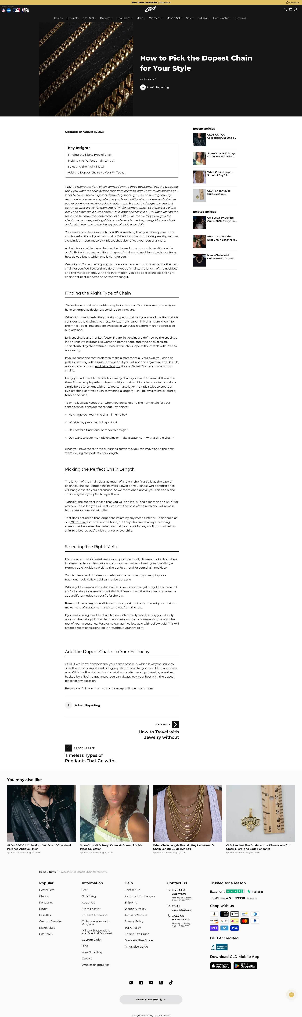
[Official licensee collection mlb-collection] (16, 10)
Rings (43, 908)
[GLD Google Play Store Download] (245, 966)
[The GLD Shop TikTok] (171, 982)
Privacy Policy (134, 921)
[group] (151, 2)
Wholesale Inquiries (95, 964)
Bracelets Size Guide (139, 940)
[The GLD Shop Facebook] (141, 982)
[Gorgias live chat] (291, 995)
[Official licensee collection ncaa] (8, 10)
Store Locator (91, 908)
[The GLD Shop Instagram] (131, 982)
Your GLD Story (92, 952)
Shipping (131, 902)
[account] (296, 9)
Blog (85, 946)
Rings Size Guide (136, 946)
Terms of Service (136, 915)
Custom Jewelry (50, 921)
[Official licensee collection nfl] (3, 10)
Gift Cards (46, 934)
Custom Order (92, 939)
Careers (87, 958)
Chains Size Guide (137, 934)
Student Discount (94, 915)
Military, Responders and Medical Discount (97, 932)
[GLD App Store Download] (220, 966)
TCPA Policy (133, 927)
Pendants (46, 902)
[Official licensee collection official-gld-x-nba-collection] (25, 10)
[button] (285, 9)
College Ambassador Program (96, 923)
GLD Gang (89, 896)
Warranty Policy (135, 908)
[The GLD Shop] (151, 11)
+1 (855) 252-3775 (181, 920)
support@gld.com (181, 910)
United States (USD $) (149, 999)
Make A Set (47, 927)
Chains (44, 896)
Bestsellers (46, 890)
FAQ (85, 890)
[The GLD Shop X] (161, 982)
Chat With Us (179, 894)
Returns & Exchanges (140, 896)
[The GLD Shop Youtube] (151, 982)
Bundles (45, 915)
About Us (88, 902)
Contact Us (294, 2)
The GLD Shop (161, 1015)
